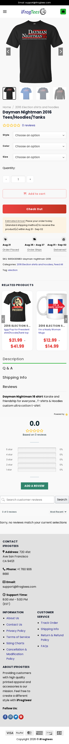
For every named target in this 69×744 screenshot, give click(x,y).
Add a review (34, 486)
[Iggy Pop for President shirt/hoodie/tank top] (17, 306)
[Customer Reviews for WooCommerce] (66, 414)
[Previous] (8, 51)
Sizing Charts (15, 643)
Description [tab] (13, 358)
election (13, 270)
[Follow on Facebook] (5, 716)
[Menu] (5, 11)
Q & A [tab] (8, 368)
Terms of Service (18, 637)
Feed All (58, 264)
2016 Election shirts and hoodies (37, 107)
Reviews (10, 386)
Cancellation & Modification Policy (16, 654)
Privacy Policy (15, 631)
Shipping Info (50, 629)
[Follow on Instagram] (10, 716)
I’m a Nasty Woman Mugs (50, 331)
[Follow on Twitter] (15, 716)
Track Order (49, 623)
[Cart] (63, 12)
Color (6, 146)
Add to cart (36, 194)
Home (7, 107)
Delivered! (60, 249)
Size (5, 157)
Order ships (34, 249)
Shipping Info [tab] (15, 377)
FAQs (44, 646)
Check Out (34, 209)
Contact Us (14, 625)
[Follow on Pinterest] (21, 716)
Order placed (11, 249)
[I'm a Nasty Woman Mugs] (51, 306)
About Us (12, 618)
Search (62, 499)
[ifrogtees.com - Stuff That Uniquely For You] (34, 11)
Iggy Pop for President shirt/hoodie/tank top (16, 331)
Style (6, 135)
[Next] (61, 51)
